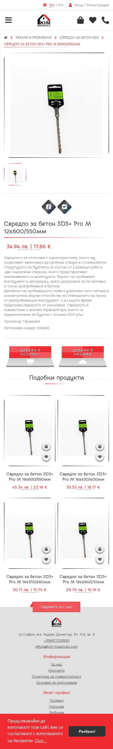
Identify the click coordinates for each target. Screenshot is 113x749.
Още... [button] (41, 740)
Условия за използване (56, 682)
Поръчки (56, 706)
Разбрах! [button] (87, 731)
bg (51, 5)
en (60, 5)
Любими (56, 712)
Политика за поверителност (56, 676)
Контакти (56, 670)
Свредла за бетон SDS (79, 37)
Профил (57, 700)
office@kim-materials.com (56, 646)
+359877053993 (56, 640)
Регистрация (98, 5)
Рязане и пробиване (34, 37)
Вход (79, 5)
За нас (56, 664)
